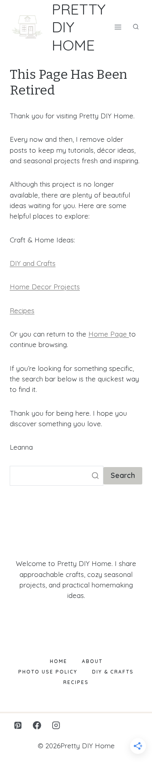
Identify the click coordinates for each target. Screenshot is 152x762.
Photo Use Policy (47, 672)
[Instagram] (56, 725)
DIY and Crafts (33, 263)
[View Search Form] (135, 27)
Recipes (22, 310)
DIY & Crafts (113, 672)
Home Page (108, 334)
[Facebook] (37, 725)
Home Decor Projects (45, 286)
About (92, 661)
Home (58, 661)
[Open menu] (117, 27)
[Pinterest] (18, 725)
